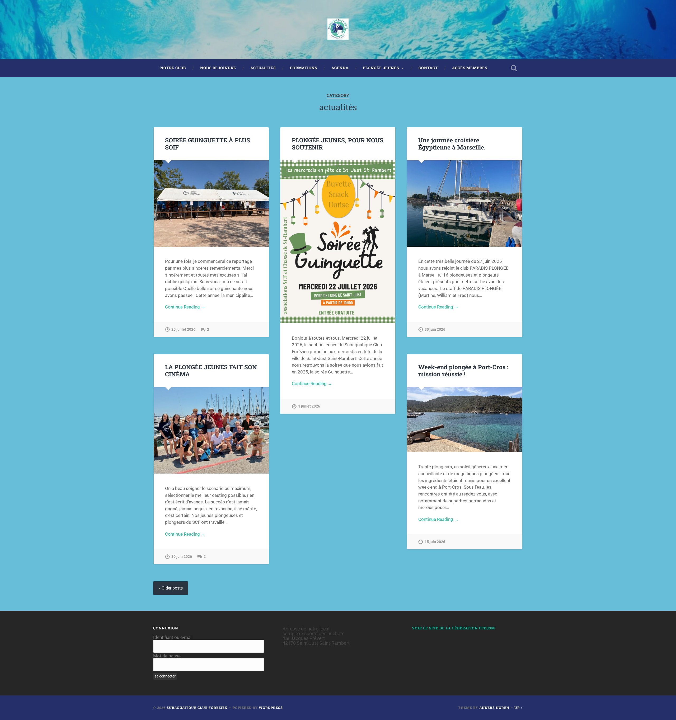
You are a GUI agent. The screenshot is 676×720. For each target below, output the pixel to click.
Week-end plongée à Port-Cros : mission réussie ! (463, 370)
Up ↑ (518, 707)
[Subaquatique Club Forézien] (338, 29)
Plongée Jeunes (381, 68)
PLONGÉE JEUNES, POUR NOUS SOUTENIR (337, 143)
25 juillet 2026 (183, 329)
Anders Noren (494, 707)
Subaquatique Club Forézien (197, 707)
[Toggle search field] (514, 68)
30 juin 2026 (435, 329)
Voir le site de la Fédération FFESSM (453, 628)
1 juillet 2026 (309, 406)
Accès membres (469, 68)
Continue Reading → (185, 307)
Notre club (173, 68)
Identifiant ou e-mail (173, 637)
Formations (303, 68)
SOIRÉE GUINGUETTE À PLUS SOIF (207, 143)
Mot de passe (167, 655)
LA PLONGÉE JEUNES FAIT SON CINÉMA (211, 370)
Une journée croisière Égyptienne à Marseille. (452, 143)
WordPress (271, 707)
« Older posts (170, 588)
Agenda (340, 68)
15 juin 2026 (435, 542)
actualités (263, 68)
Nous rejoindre (218, 68)
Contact (428, 68)
